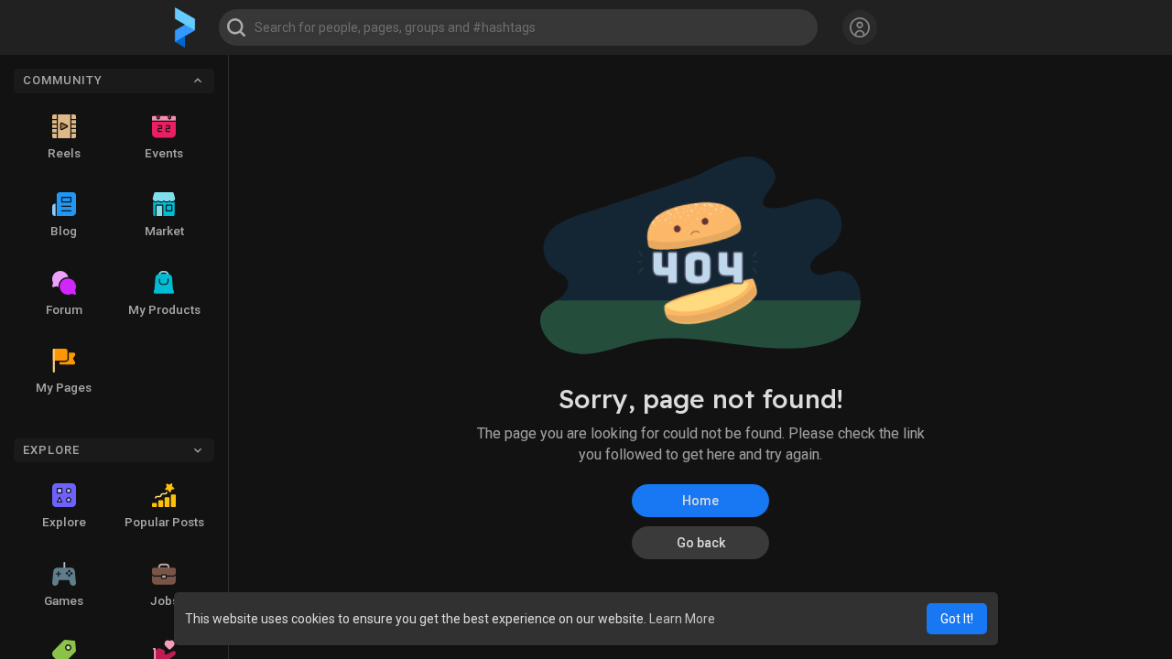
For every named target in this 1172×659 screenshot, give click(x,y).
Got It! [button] (956, 618)
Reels (64, 153)
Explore (64, 521)
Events (164, 153)
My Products (164, 309)
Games (63, 600)
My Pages (64, 387)
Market (164, 230)
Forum (64, 309)
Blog (63, 230)
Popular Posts (164, 521)
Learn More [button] (682, 618)
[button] (518, 27)
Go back (701, 542)
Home (700, 500)
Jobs (164, 600)
